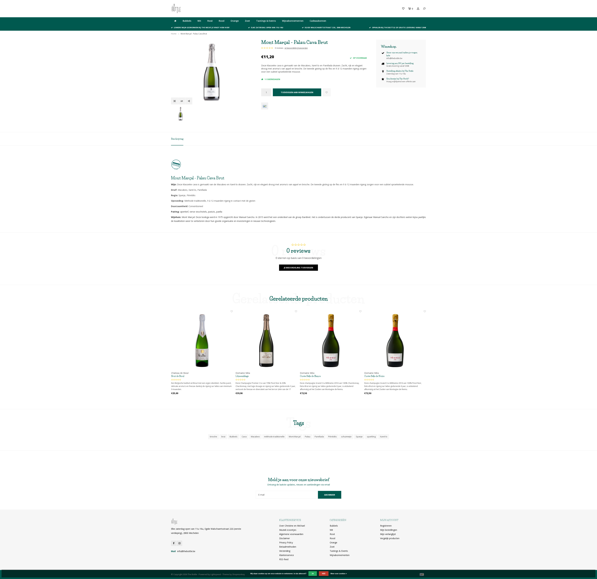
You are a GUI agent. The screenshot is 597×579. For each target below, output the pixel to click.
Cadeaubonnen (318, 20)
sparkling (371, 436)
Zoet (247, 20)
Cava (244, 436)
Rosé (210, 20)
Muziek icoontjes (287, 529)
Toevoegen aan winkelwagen (297, 92)
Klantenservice (286, 555)
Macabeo (255, 436)
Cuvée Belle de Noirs (374, 376)
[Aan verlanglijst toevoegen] (327, 92)
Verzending (284, 550)
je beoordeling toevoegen (296, 48)
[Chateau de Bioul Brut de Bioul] (202, 340)
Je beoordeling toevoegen (298, 267)
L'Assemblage (242, 376)
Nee (323, 573)
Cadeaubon (237, 8)
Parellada (319, 436)
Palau (307, 436)
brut (223, 436)
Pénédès (332, 436)
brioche (213, 436)
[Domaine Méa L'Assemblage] (266, 340)
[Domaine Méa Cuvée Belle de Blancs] (330, 340)
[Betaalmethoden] (264, 105)
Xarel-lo (383, 436)
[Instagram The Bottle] (179, 543)
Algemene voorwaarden (291, 534)
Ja (313, 573)
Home (173, 33)
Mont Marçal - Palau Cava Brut (194, 33)
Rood (221, 20)
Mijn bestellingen (388, 529)
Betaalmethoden (287, 546)
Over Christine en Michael (292, 525)
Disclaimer (284, 538)
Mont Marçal (295, 436)
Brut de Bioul (177, 376)
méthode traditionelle (274, 436)
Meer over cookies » (339, 573)
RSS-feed (283, 559)
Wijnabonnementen (292, 20)
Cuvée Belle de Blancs (310, 376)
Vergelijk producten (389, 538)
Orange (235, 20)
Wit (199, 20)
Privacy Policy (286, 542)
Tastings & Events (266, 20)
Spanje (359, 436)
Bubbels (187, 20)
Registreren (386, 525)
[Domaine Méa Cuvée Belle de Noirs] (395, 340)
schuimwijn (346, 436)
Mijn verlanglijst (388, 534)
